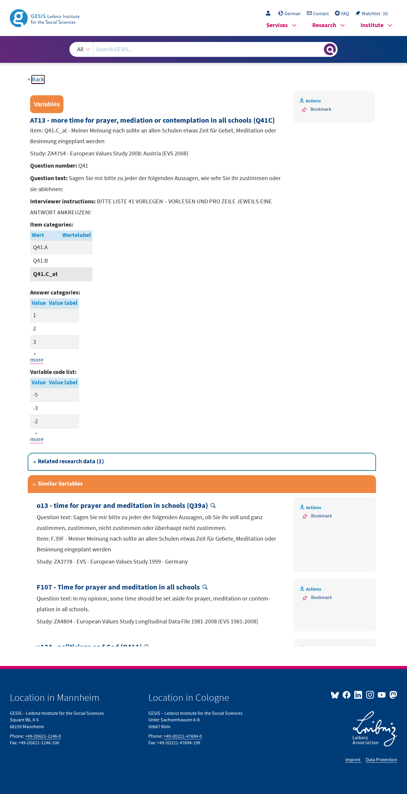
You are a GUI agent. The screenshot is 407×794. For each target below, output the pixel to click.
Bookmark (320, 109)
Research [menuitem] (324, 25)
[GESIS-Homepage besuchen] (45, 17)
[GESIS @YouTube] (382, 694)
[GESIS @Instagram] (370, 694)
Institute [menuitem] (372, 25)
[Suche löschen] (319, 49)
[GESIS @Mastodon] (392, 694)
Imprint (353, 760)
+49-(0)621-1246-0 (43, 736)
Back (38, 79)
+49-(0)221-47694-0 (183, 736)
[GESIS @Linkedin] (358, 694)
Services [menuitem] (277, 25)
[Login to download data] (270, 14)
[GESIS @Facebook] (347, 694)
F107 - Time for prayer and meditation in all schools (118, 587)
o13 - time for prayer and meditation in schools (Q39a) (122, 506)
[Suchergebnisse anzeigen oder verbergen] (330, 49)
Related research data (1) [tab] (71, 462)
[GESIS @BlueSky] (336, 694)
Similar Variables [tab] (60, 484)
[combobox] (203, 49)
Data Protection (381, 760)
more (37, 360)
